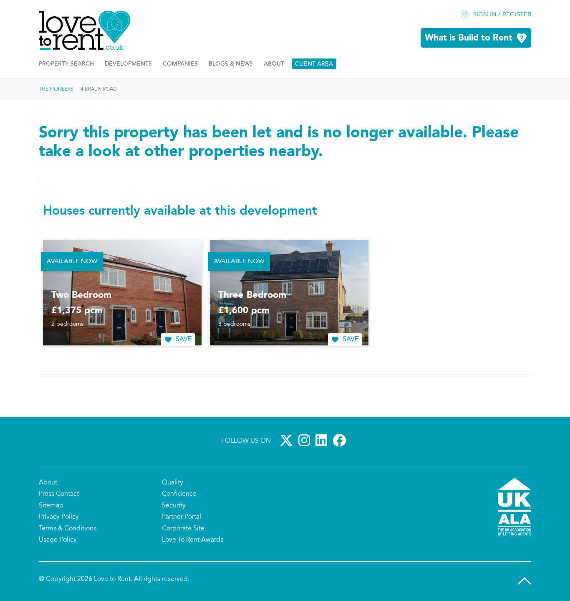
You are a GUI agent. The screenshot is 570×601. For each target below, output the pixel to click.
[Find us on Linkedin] (322, 440)
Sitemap (51, 505)
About (274, 64)
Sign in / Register (502, 15)
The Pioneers (56, 89)
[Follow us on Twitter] (288, 440)
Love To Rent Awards (192, 540)
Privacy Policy (59, 517)
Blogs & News (231, 64)
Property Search (66, 64)
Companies (180, 64)
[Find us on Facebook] (341, 440)
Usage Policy (58, 540)
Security (174, 505)
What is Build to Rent (468, 38)
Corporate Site (183, 528)
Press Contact (59, 494)
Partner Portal (181, 517)
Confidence (179, 494)
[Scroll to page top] (524, 581)
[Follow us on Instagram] (305, 440)
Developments (128, 64)
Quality (172, 482)
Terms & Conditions (67, 528)
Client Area (314, 64)
